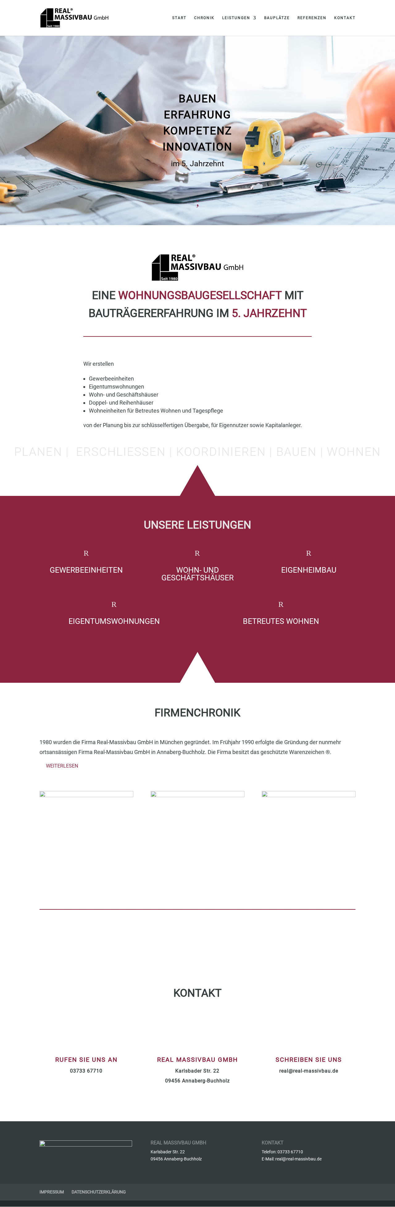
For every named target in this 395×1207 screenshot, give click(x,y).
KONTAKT (345, 18)
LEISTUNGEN (236, 18)
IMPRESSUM (52, 1191)
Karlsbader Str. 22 (197, 1071)
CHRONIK (204, 18)
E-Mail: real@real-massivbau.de (292, 1158)
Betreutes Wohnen (281, 621)
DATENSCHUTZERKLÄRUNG (99, 1191)
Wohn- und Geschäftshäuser (197, 574)
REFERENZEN (311, 18)
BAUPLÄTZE (277, 18)
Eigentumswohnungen (114, 621)
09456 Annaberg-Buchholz (197, 1081)
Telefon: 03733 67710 (282, 1151)
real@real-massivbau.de (308, 1071)
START (179, 18)
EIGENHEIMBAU (308, 570)
